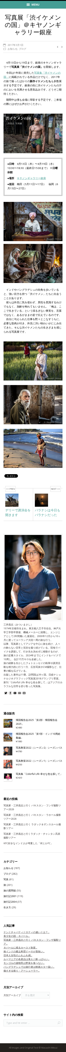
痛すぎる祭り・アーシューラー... (22, 970)
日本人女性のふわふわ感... (18, 955)
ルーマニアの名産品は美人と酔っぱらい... (26, 959)
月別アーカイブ (12, 995)
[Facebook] (10, 693)
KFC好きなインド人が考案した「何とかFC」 (28, 843)
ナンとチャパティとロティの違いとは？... (26, 932)
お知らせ (12, 48)
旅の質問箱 (10, 890)
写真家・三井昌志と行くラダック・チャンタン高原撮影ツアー (32, 835)
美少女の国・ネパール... (17, 936)
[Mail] (24, 693)
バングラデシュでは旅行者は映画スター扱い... (29, 966)
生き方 (7, 907)
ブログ (22, 48)
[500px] (19, 693)
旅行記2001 (10, 896)
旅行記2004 (10, 901)
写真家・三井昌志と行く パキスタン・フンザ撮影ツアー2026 (32, 807)
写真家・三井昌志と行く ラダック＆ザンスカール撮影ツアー (32, 826)
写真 (6, 879)
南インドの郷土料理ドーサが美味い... (24, 951)
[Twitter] (6, 693)
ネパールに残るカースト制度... (20, 947)
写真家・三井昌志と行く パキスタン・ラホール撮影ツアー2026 (32, 816)
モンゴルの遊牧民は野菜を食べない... (24, 963)
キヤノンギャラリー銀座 (31, 178)
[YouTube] (15, 693)
